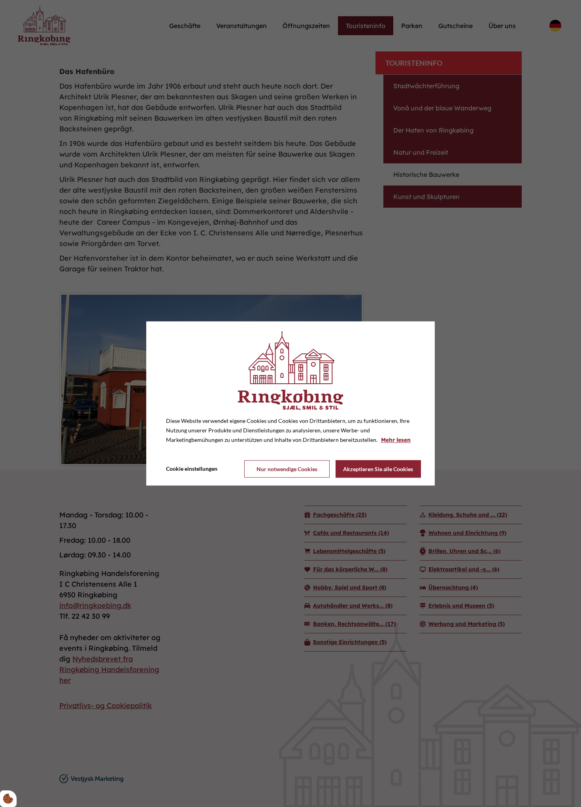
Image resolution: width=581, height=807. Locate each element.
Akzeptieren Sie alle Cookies (378, 469)
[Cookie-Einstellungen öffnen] (8, 798)
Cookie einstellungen (191, 469)
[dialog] (290, 403)
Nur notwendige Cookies (287, 469)
